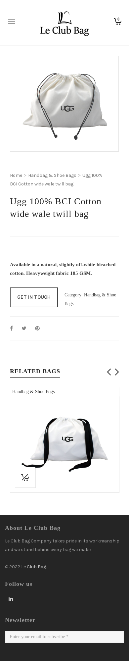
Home (16, 175)
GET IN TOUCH (34, 297)
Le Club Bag (33, 567)
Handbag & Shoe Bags (52, 175)
